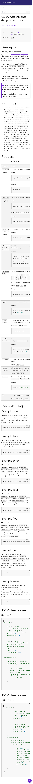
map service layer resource (19, 54)
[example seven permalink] (21, 581)
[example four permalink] (19, 490)
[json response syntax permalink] (12, 615)
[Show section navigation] (29, 2)
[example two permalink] (19, 436)
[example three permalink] (21, 461)
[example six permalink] (17, 550)
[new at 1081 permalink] (20, 104)
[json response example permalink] (16, 700)
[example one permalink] (19, 411)
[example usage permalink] (26, 406)
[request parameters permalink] (20, 161)
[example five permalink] (18, 519)
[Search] (28, 12)
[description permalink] (20, 47)
